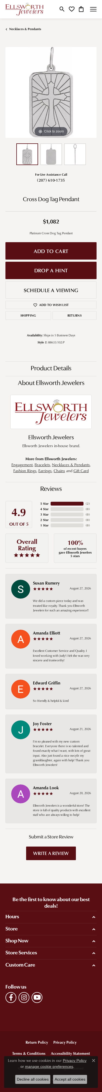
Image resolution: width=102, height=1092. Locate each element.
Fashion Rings (24, 471)
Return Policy (37, 1042)
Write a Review (51, 853)
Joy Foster (42, 724)
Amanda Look (46, 788)
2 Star (44, 519)
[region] (51, 92)
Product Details (51, 368)
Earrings (45, 471)
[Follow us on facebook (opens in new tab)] (10, 997)
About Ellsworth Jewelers (51, 383)
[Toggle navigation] (93, 9)
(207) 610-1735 (51, 180)
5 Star (44, 503)
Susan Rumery (46, 583)
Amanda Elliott (46, 633)
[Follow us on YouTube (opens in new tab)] (37, 997)
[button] (62, 9)
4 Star (44, 509)
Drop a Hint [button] (51, 270)
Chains (59, 471)
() (88, 503)
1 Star (44, 525)
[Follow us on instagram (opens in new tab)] (23, 997)
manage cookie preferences (49, 1066)
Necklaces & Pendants (25, 29)
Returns (74, 315)
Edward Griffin (46, 683)
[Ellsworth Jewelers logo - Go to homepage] (24, 9)
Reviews (51, 489)
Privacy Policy (64, 1042)
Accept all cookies (70, 1079)
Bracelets (42, 465)
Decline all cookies (33, 1079)
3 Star (44, 514)
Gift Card (81, 471)
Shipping (28, 315)
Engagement (22, 465)
